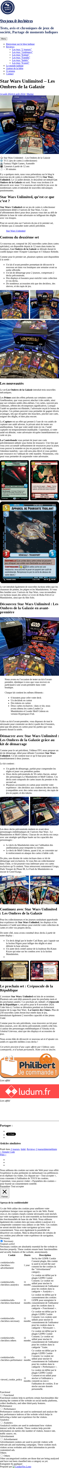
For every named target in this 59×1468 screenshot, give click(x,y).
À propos (10, 71)
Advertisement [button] (7, 1436)
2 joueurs (15, 1149)
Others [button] (3, 1452)
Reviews (10, 46)
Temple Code (7, 1152)
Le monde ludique (14, 65)
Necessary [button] (5, 1238)
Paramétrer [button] (5, 1186)
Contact (9, 73)
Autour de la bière (14, 68)
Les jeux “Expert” (20, 63)
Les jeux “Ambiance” (22, 52)
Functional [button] (5, 1392)
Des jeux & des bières (16, 21)
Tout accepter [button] (17, 1186)
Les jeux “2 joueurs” (22, 49)
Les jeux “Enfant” (20, 55)
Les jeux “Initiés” (20, 60)
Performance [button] (6, 1406)
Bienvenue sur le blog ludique (20, 44)
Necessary (8, 1241)
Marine (30, 94)
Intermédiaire (50, 1149)
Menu (3, 39)
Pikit (3, 1154)
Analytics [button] (4, 1419)
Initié (23, 1149)
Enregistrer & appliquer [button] (11, 1464)
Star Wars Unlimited (15, 231)
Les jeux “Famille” (21, 57)
